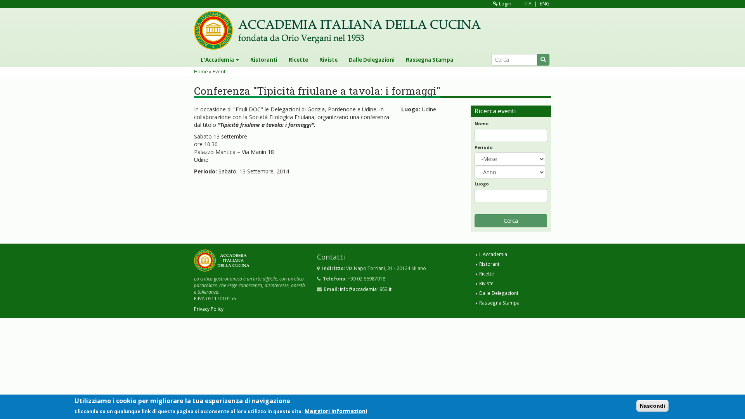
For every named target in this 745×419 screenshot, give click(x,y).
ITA (528, 3)
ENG (544, 3)
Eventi (220, 71)
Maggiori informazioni (336, 410)
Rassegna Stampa (429, 59)
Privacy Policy (209, 309)
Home (201, 71)
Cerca (511, 220)
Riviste (328, 59)
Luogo (482, 184)
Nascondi (652, 406)
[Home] (340, 30)
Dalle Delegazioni (372, 59)
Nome (482, 123)
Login (504, 3)
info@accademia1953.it (366, 289)
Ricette (298, 59)
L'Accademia (218, 59)
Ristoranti (263, 59)
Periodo (484, 147)
